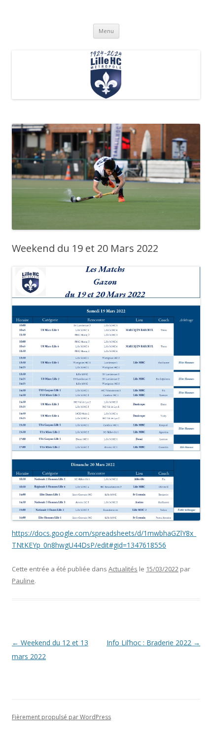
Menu (106, 31)
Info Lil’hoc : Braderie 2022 (153, 642)
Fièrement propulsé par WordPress (61, 717)
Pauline (23, 580)
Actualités (123, 568)
